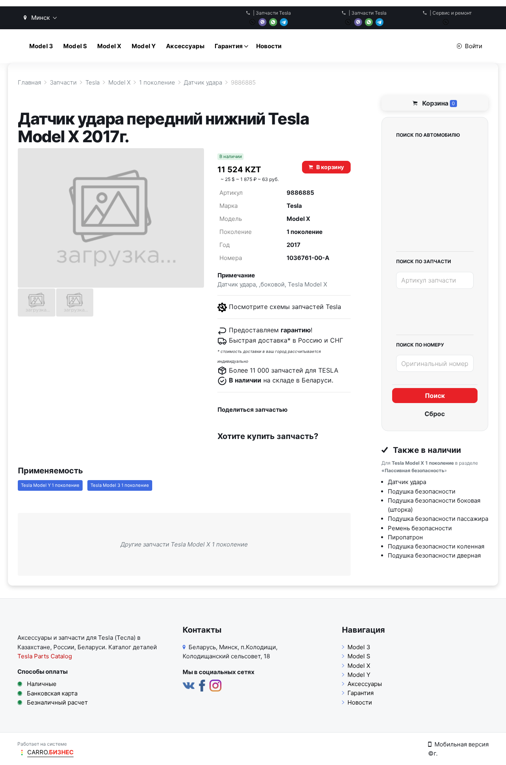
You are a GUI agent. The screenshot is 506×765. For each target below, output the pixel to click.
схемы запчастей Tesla (305, 307)
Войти (473, 46)
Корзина (438, 103)
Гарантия (229, 46)
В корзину (330, 167)
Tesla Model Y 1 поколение (50, 485)
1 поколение (305, 232)
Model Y (144, 46)
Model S (75, 46)
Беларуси (91, 647)
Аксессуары (185, 46)
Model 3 (41, 46)
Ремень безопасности (420, 528)
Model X (109, 46)
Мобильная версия (461, 744)
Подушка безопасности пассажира (438, 518)
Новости (269, 46)
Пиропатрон (405, 537)
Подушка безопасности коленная (436, 546)
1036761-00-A (308, 258)
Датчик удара (407, 482)
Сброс (435, 414)
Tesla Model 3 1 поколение (120, 485)
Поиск (435, 395)
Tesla (294, 205)
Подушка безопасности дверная (434, 555)
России (63, 647)
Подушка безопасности (421, 491)
